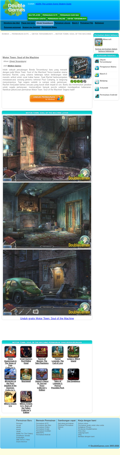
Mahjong (103, 81)
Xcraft (18, 425)
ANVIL (18, 427)
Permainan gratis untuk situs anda (91, 425)
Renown (19, 423)
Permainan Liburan (62, 23)
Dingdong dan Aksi (12, 23)
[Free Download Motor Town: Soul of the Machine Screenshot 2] (47, 215)
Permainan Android (108, 95)
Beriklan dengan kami (86, 436)
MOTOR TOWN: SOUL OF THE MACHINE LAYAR (47, 113)
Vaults (18, 431)
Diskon (60, 427)
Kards (18, 429)
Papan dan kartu (28, 23)
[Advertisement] (46, 45)
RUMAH (5, 34)
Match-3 (75, 23)
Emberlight (20, 437)
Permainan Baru (24, 420)
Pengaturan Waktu (49, 27)
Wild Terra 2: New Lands (23, 440)
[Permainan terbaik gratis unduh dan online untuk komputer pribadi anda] (14, 8)
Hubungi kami (83, 433)
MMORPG (40, 433)
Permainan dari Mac (69, 15)
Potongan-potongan (12, 27)
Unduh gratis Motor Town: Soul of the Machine (47, 318)
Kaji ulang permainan (66, 423)
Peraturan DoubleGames (87, 429)
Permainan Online (56, 19)
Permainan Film (86, 23)
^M (59, 429)
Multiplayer (34, 15)
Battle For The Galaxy (24, 433)
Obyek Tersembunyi (76, 19)
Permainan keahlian (43, 431)
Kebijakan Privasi (84, 427)
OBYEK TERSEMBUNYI (42, 34)
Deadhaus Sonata (23, 435)
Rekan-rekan (83, 423)
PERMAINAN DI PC (20, 34)
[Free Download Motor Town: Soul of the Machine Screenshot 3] (47, 282)
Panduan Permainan (65, 425)
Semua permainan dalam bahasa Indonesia (106, 50)
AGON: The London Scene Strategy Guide (53, 4)
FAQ (80, 435)
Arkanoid (104, 88)
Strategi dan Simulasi (31, 27)
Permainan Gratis (37, 19)
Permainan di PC (50, 15)
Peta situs (82, 431)
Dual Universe (21, 442)
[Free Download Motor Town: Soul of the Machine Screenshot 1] (47, 148)
